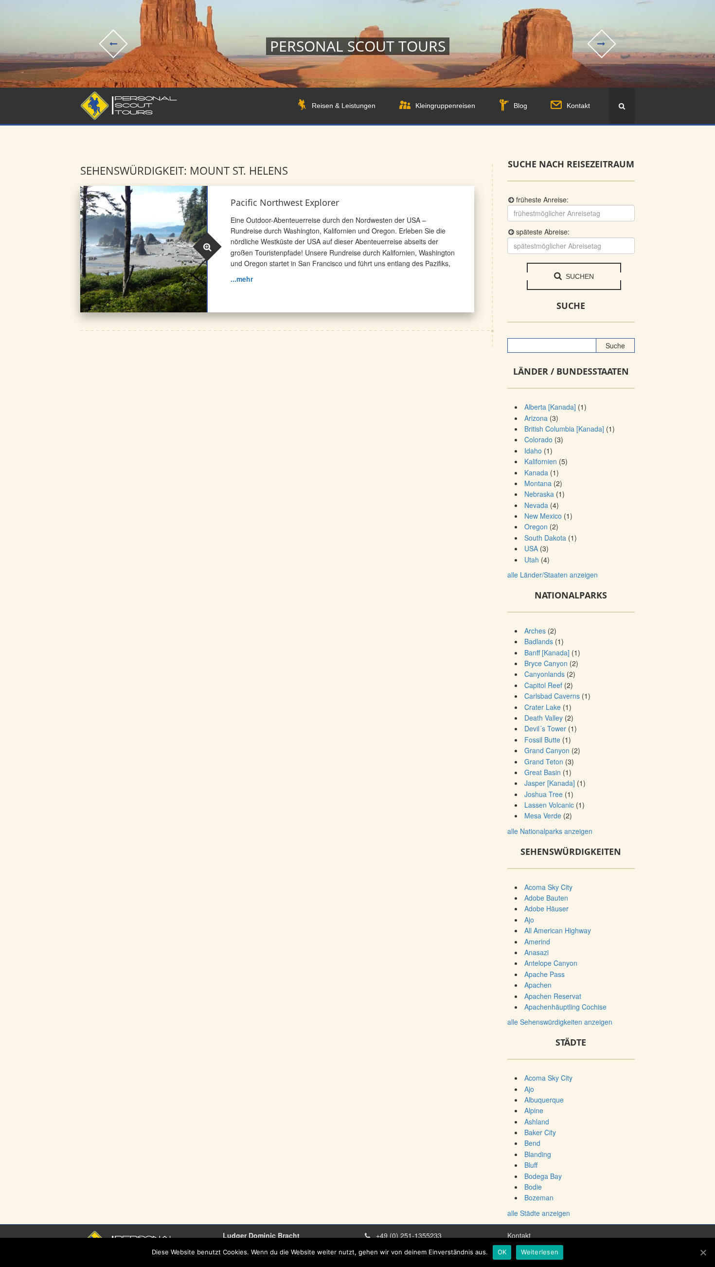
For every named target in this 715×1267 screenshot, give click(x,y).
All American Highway (557, 930)
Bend (532, 1143)
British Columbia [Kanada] (564, 429)
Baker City (540, 1132)
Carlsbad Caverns (552, 696)
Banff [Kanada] (547, 652)
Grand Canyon (547, 750)
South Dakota (545, 538)
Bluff (530, 1165)
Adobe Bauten (546, 898)
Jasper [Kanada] (549, 783)
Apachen (538, 985)
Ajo (529, 919)
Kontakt (519, 1235)
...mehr (242, 279)
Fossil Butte (542, 739)
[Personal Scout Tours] (128, 106)
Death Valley (543, 718)
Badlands (538, 641)
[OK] (703, 1252)
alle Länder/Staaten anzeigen (552, 574)
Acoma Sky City (548, 887)
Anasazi (536, 952)
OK (502, 1252)
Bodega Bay (543, 1176)
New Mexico (543, 516)
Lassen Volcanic (549, 805)
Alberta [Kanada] (550, 407)
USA (531, 548)
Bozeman (539, 1197)
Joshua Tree (543, 794)
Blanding (537, 1154)
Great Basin (542, 772)
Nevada (536, 505)
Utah (531, 559)
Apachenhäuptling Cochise (565, 1007)
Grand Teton (543, 761)
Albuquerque (544, 1099)
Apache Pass (544, 974)
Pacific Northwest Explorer (285, 202)
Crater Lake (542, 707)
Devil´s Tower (545, 728)
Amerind (537, 941)
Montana (538, 483)
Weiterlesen (539, 1252)
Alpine (533, 1110)
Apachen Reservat (552, 996)
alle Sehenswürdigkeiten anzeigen (559, 1022)
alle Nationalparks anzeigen (549, 831)
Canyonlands (544, 674)
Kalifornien (540, 461)
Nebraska (539, 494)
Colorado (538, 439)
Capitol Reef (543, 685)
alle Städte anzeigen (538, 1213)
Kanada (536, 472)
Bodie (533, 1187)
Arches (535, 630)
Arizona (536, 418)
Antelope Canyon (550, 963)
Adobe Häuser (546, 908)
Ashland (536, 1121)
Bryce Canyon (546, 663)
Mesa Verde (542, 815)
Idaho (533, 450)
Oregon (536, 526)
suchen (579, 276)
